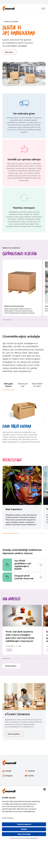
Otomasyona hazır (23, 384)
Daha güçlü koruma (8, 384)
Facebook (31, 771)
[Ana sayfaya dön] (8, 9)
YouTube (31, 776)
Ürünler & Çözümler (11, 21)
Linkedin (8, 771)
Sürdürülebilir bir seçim (37, 384)
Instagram (8, 776)
